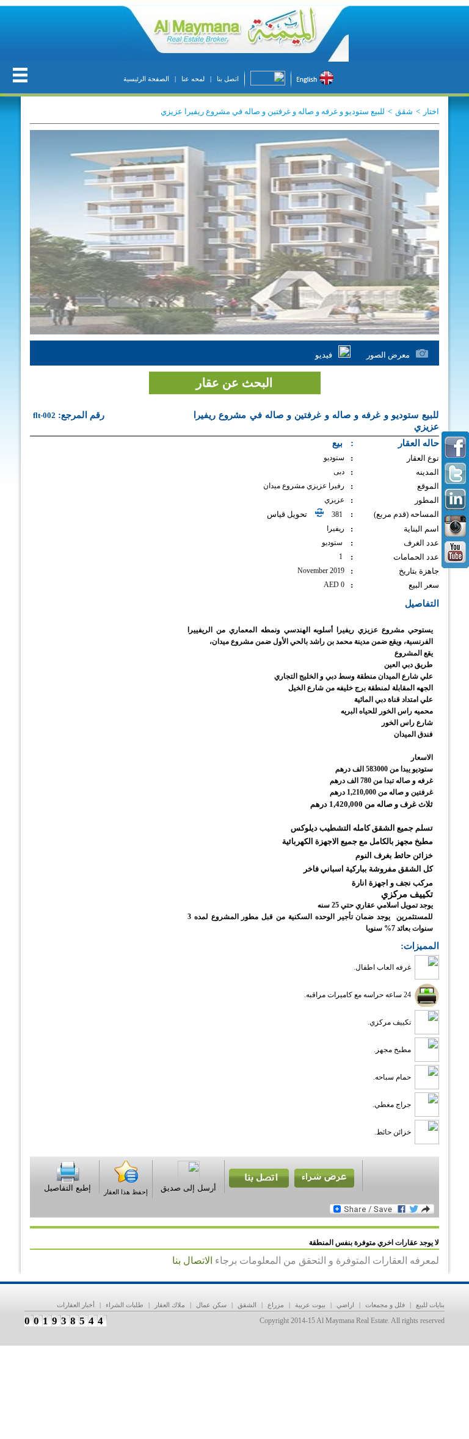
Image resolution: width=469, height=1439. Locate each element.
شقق (404, 111)
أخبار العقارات (76, 1304)
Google (455, 499)
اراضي (345, 1304)
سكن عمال (211, 1304)
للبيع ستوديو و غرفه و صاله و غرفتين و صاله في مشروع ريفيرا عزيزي (273, 111)
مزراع (275, 1304)
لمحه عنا (193, 78)
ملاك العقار (170, 1304)
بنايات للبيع (430, 1304)
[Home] (234, 33)
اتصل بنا (228, 78)
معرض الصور (388, 354)
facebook (455, 447)
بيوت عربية (310, 1304)
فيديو (323, 354)
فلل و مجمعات (385, 1304)
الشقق (247, 1304)
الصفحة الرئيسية (146, 78)
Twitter (455, 473)
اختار (431, 111)
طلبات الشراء (125, 1304)
